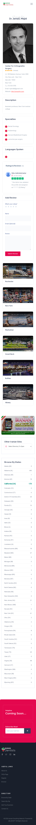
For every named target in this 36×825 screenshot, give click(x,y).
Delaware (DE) (8, 501)
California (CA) (10, 484)
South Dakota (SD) (10, 643)
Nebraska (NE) (9, 592)
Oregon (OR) (8, 626)
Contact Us (4, 808)
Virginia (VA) (8, 661)
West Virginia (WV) (10, 678)
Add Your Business (7, 805)
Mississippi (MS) (9, 574)
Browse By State (6, 797)
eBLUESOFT (12, 821)
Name (7, 214)
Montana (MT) (8, 579)
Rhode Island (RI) (9, 635)
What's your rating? (11, 204)
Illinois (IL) (7, 527)
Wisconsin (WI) (9, 674)
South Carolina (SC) (10, 639)
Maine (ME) (7, 557)
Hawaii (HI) (7, 514)
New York (9, 306)
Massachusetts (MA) (11, 548)
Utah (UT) (7, 656)
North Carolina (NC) (10, 583)
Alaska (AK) (8, 466)
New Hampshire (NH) (11, 596)
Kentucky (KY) (8, 540)
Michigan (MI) (8, 561)
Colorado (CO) (9, 488)
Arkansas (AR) (8, 475)
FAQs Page (4, 774)
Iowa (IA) (7, 518)
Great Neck (9, 354)
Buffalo (8, 378)
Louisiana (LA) (8, 544)
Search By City (5, 801)
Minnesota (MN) (9, 566)
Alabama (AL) (8, 470)
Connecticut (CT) (9, 492)
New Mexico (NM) (10, 605)
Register (3, 778)
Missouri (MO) (8, 570)
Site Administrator (19, 173)
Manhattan (9, 330)
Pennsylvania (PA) (10, 630)
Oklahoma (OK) (9, 622)
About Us (4, 770)
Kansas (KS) (8, 536)
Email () (10, 224)
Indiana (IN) (7, 531)
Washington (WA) (9, 669)
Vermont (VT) (8, 665)
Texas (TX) (7, 652)
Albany (8, 402)
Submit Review (13, 254)
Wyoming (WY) (9, 682)
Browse (3, 782)
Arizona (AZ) (8, 479)
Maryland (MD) (9, 553)
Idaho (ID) (7, 523)
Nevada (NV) (8, 609)
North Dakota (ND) (10, 587)
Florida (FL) (8, 505)
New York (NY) (9, 613)
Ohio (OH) (7, 617)
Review (7, 234)
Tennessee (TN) (9, 648)
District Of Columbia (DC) (12, 497)
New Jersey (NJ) (9, 600)
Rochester (9, 281)
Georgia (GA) (8, 510)
